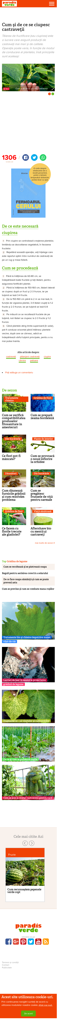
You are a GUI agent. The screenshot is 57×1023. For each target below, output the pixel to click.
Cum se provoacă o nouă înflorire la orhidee (42, 459)
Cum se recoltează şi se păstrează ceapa (25, 566)
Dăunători (10, 473)
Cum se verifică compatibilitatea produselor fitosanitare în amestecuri (13, 421)
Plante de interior (43, 438)
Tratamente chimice (11, 399)
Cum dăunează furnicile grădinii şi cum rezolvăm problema (13, 495)
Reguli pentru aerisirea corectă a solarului (25, 573)
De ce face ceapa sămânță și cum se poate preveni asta (26, 581)
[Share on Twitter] (34, 157)
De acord (28, 1013)
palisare (34, 360)
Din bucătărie (12, 438)
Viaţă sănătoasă (42, 511)
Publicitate (7, 967)
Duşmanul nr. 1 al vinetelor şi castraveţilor (26, 721)
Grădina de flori (42, 398)
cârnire (22, 360)
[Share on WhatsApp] (43, 157)
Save (7, 89)
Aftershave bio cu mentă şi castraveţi (41, 531)
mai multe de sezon (44, 543)
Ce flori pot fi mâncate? (11, 457)
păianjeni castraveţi (30, 356)
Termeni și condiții (10, 962)
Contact (5, 965)
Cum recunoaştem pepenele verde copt (24, 891)
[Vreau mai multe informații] (28, 193)
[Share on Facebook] (25, 157)
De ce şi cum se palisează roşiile (20, 759)
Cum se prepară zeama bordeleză (42, 416)
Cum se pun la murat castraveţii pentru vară (27, 798)
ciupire (47, 356)
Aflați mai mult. (46, 1005)
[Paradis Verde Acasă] (9, 4)
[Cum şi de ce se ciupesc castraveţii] (28, 77)
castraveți (11, 356)
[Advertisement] (28, 14)
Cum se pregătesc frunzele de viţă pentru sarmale (42, 495)
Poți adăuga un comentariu (19, 372)
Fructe (12, 854)
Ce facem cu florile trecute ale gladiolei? (12, 531)
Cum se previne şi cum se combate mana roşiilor (28, 589)
